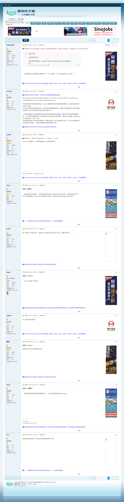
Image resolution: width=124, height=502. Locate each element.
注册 (6, 5)
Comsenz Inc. (52, 482)
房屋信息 (66, 23)
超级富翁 (8, 141)
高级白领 (8, 235)
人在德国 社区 (11, 19)
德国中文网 (17, 484)
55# (27, 388)
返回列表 (93, 40)
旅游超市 (113, 23)
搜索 (33, 23)
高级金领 (8, 97)
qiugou (8, 272)
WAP (35, 484)
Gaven (8, 185)
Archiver (30, 484)
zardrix (8, 228)
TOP (79, 87)
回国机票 (50, 23)
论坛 (27, 23)
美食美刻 (97, 23)
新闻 (44, 23)
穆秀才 (8, 341)
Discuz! (23, 482)
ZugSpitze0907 (10, 45)
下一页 (114, 40)
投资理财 (74, 23)
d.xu (7, 434)
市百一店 (58, 23)
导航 (38, 23)
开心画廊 (89, 23)
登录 (9, 5)
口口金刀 (8, 134)
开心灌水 (105, 23)
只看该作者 (41, 45)
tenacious (9, 91)
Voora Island (37, 482)
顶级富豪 (8, 51)
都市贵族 (8, 348)
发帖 (26, 40)
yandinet (8, 315)
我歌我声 (82, 23)
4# (26, 189)
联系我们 (24, 484)
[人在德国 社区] (20, 15)
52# (27, 276)
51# (27, 345)
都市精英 (8, 191)
